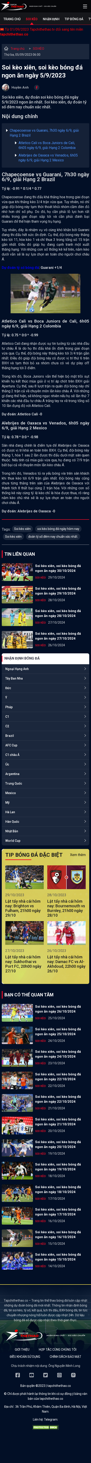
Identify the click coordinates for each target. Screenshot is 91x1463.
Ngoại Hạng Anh (17, 669)
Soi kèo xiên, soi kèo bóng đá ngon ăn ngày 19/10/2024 (58, 1166)
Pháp (9, 707)
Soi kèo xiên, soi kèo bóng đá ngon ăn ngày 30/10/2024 (58, 568)
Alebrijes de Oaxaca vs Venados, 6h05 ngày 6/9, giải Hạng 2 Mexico (48, 157)
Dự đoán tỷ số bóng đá (20, 268)
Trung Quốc (13, 783)
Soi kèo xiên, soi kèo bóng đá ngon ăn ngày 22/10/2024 (58, 1076)
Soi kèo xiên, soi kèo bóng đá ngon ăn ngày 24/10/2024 (58, 1054)
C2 (7, 726)
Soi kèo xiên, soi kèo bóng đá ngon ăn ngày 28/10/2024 (58, 613)
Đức (8, 688)
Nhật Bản (11, 831)
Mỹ (7, 802)
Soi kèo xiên (22, 529)
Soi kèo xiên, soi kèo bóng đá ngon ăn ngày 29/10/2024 (58, 591)
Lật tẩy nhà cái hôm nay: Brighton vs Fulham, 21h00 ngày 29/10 (23, 908)
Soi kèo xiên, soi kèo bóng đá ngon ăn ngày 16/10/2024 (58, 1234)
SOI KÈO (38, 48)
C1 (7, 716)
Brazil (9, 735)
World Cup (12, 841)
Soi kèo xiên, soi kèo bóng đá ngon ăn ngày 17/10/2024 (58, 1211)
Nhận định (51, 19)
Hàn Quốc (12, 821)
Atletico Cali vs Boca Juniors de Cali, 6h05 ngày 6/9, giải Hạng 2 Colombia (47, 145)
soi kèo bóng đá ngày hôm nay (58, 529)
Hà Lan (10, 812)
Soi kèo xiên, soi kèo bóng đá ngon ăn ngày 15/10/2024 (58, 1257)
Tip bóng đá (74, 19)
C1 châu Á (12, 755)
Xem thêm (78, 855)
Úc (7, 764)
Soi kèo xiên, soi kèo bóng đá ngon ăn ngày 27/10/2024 (58, 636)
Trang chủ (12, 19)
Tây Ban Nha (14, 678)
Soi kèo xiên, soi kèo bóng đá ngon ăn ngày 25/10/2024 (58, 1031)
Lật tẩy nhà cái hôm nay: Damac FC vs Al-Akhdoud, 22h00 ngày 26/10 (66, 964)
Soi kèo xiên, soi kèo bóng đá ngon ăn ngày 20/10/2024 (58, 1144)
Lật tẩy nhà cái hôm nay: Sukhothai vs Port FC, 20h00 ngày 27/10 (23, 964)
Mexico (10, 793)
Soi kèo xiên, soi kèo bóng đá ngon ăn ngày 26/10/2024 (58, 1009)
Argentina (12, 774)
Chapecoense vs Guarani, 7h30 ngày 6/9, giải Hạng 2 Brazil (44, 132)
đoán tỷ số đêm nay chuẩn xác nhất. (53, 536)
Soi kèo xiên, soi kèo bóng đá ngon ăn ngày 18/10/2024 (58, 1189)
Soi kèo (32, 19)
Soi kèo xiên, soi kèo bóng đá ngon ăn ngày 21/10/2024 (58, 1121)
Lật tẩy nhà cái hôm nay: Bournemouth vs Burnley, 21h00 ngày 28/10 (66, 908)
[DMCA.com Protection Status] (45, 1428)
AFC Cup (11, 745)
